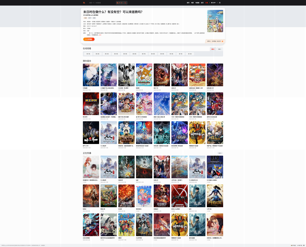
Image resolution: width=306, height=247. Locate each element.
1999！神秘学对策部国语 (195, 117)
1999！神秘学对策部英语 (177, 117)
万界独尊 (85, 88)
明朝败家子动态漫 (193, 145)
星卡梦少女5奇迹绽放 (141, 117)
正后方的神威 (86, 238)
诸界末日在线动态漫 (212, 117)
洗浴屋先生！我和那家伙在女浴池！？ (91, 180)
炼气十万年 (85, 145)
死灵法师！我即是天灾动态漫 (161, 145)
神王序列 (85, 117)
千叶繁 (152, 24)
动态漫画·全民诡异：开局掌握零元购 (109, 117)
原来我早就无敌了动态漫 (142, 145)
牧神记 (84, 209)
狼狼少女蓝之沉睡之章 (159, 117)
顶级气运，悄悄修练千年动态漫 (214, 145)
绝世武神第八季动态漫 (177, 145)
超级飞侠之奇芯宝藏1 (123, 117)
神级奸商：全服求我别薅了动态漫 (126, 145)
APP (214, 2)
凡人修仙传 (103, 145)
